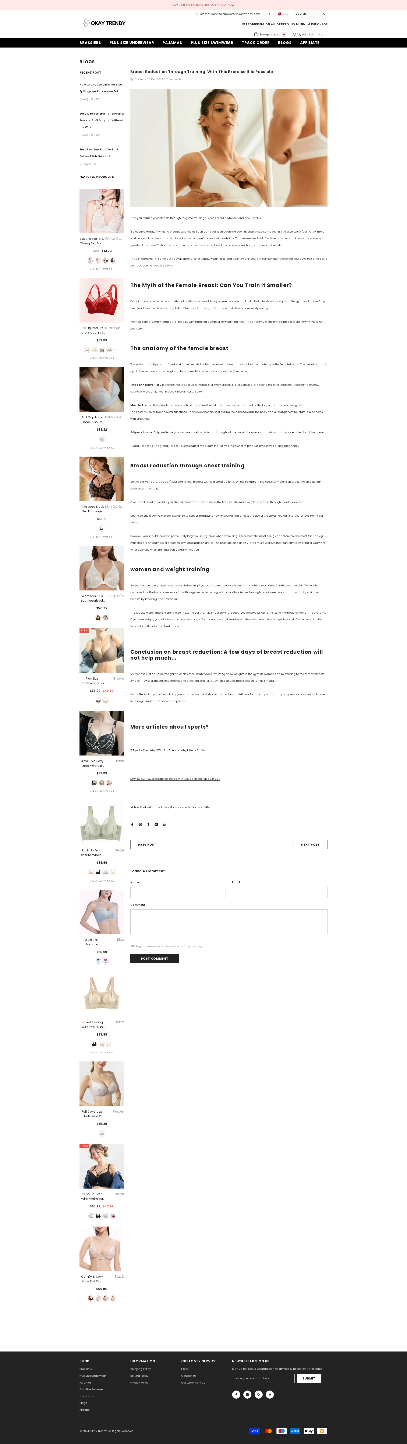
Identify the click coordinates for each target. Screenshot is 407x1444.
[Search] (311, 14)
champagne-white (94, 350)
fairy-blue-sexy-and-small (102, 439)
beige (91, 872)
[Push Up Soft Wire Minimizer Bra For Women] (101, 1166)
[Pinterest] (140, 824)
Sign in (323, 34)
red (113, 1216)
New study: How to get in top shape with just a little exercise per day (175, 779)
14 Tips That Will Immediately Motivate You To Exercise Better (170, 807)
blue (98, 961)
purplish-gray (113, 1298)
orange (109, 783)
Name (134, 882)
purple (105, 961)
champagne (113, 872)
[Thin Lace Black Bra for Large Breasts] (101, 479)
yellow (102, 783)
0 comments (173, 79)
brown (98, 700)
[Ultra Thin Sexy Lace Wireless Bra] (101, 733)
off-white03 (105, 618)
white (105, 700)
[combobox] (307, 14)
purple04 (98, 618)
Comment (137, 905)
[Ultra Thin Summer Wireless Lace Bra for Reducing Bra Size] (101, 912)
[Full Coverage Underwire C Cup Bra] (101, 1083)
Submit (308, 1378)
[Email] (164, 824)
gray (102, 350)
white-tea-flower (98, 260)
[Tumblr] (148, 824)
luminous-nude (87, 350)
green (105, 872)
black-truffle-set (105, 260)
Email (236, 882)
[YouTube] (270, 1395)
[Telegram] (156, 824)
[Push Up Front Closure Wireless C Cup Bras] (101, 822)
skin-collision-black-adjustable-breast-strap (102, 528)
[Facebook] (132, 824)
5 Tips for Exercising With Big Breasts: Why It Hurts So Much (169, 750)
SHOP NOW (227, 5)
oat (109, 350)
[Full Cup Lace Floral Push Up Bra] (101, 389)
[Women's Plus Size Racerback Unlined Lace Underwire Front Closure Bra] (101, 568)
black (94, 783)
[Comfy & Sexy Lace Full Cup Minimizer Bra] (101, 1249)
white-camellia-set (91, 260)
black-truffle (113, 260)
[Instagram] (247, 1395)
